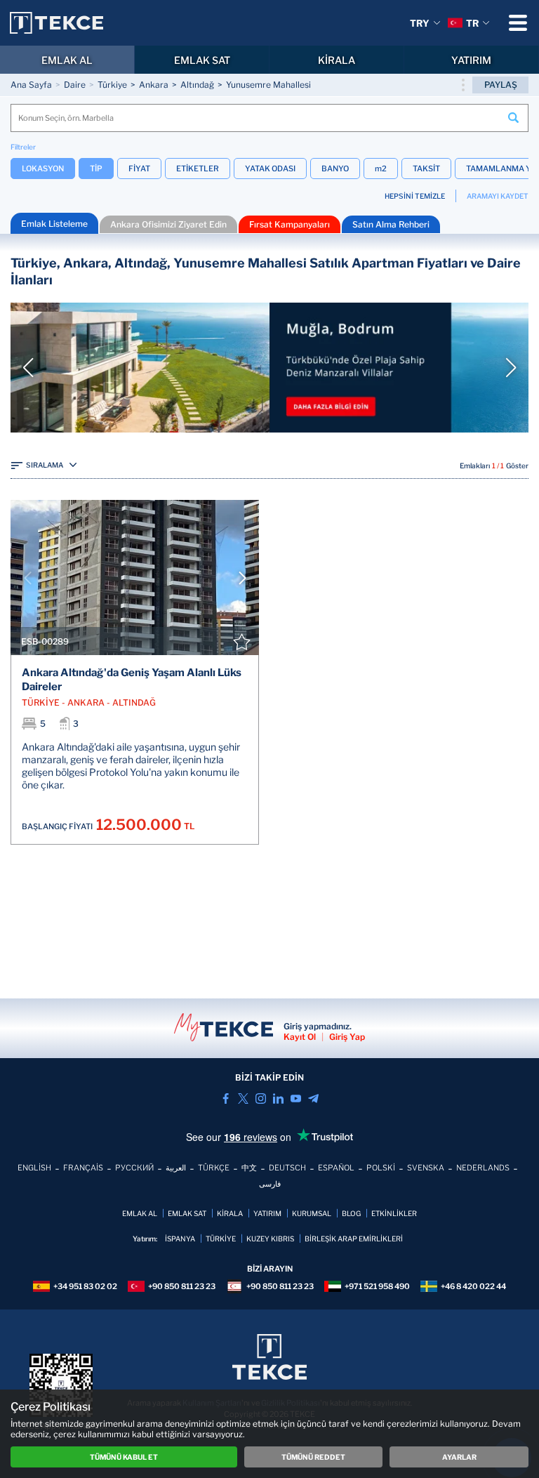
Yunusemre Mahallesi (268, 84)
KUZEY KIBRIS (270, 1238)
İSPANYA (180, 1238)
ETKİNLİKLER (394, 1213)
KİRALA (336, 60)
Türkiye (112, 84)
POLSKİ (380, 1168)
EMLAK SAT (202, 60)
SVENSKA (425, 1168)
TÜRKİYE (221, 1238)
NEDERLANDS (483, 1168)
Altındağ (197, 84)
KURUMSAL (311, 1213)
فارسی (270, 1184)
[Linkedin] (278, 1098)
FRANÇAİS (83, 1168)
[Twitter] (243, 1098)
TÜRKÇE (213, 1168)
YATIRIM (471, 60)
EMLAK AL (67, 60)
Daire (75, 84)
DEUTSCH (287, 1168)
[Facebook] (225, 1098)
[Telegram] (313, 1098)
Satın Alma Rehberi (391, 224)
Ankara (153, 84)
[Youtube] (296, 1098)
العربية (176, 1168)
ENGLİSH (34, 1168)
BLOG (351, 1213)
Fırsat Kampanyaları (289, 224)
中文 (249, 1168)
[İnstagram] (261, 1098)
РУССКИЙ (134, 1168)
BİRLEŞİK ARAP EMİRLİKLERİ (354, 1238)
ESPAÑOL (336, 1168)
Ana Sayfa (31, 84)
